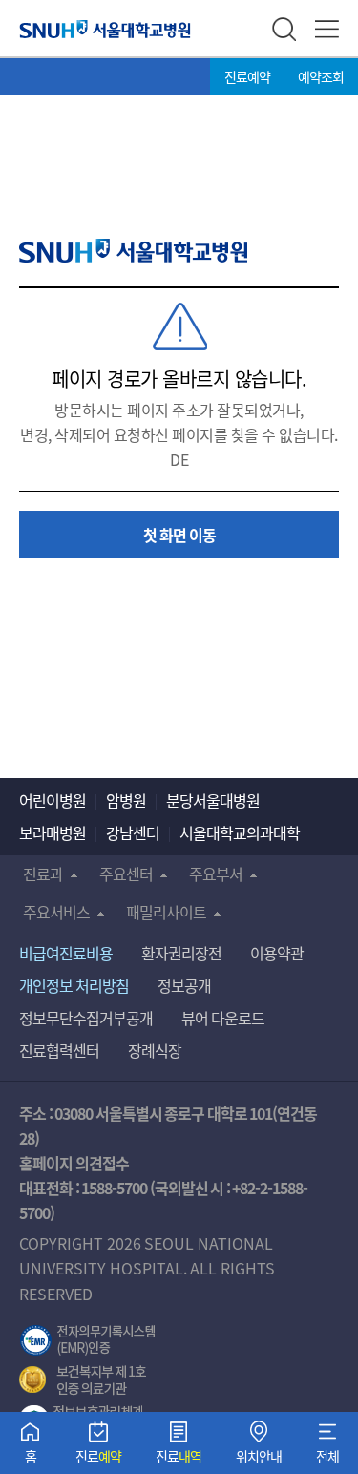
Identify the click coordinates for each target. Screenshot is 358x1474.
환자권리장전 (181, 952)
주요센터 (126, 873)
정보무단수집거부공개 (86, 1017)
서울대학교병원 (105, 28)
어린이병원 (52, 800)
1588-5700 (114, 1187)
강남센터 (132, 832)
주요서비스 (56, 911)
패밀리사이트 (166, 911)
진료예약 (247, 76)
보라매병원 (52, 832)
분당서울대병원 (213, 800)
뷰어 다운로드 (222, 1017)
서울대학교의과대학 (239, 832)
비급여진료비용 (66, 952)
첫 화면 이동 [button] (179, 534)
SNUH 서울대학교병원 (133, 251)
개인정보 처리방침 (74, 985)
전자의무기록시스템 (88, 1340)
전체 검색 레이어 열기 (284, 29)
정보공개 (184, 985)
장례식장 (154, 1050)
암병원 (126, 800)
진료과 (43, 873)
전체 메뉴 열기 (327, 29)
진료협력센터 (59, 1050)
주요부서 (215, 873)
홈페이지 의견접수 (74, 1162)
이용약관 (277, 952)
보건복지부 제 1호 (82, 1380)
